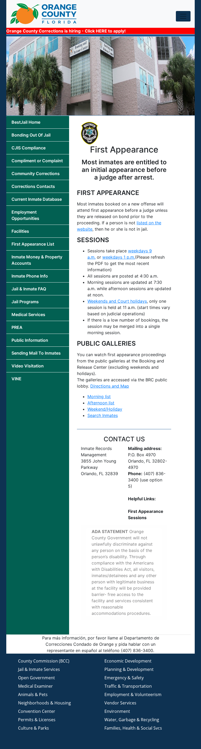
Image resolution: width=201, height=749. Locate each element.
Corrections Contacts (33, 186)
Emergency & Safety (124, 678)
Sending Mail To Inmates (36, 353)
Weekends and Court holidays (117, 301)
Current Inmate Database (37, 199)
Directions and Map (109, 386)
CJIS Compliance (29, 147)
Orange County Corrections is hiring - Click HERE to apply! (66, 31)
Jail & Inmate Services (39, 669)
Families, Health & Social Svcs (133, 728)
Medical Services (28, 314)
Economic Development (128, 661)
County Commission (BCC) (43, 661)
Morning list (99, 396)
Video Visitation (28, 365)
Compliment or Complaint (37, 160)
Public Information (30, 340)
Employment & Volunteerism (132, 694)
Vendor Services (120, 703)
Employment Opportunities (25, 215)
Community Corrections (36, 173)
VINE (16, 378)
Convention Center (36, 711)
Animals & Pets (33, 694)
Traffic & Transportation (128, 686)
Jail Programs (25, 301)
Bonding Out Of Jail (31, 135)
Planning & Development (129, 669)
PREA (17, 327)
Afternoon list (100, 402)
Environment (117, 711)
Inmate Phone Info (30, 276)
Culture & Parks (33, 728)
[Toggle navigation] (183, 16)
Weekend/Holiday (104, 409)
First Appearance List (33, 244)
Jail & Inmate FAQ (29, 288)
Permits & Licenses (36, 720)
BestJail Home (26, 122)
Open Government (36, 678)
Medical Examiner (35, 686)
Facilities (20, 231)
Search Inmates (102, 415)
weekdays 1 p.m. (118, 257)
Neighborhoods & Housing (44, 703)
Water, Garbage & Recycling (131, 720)
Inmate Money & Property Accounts (37, 260)
